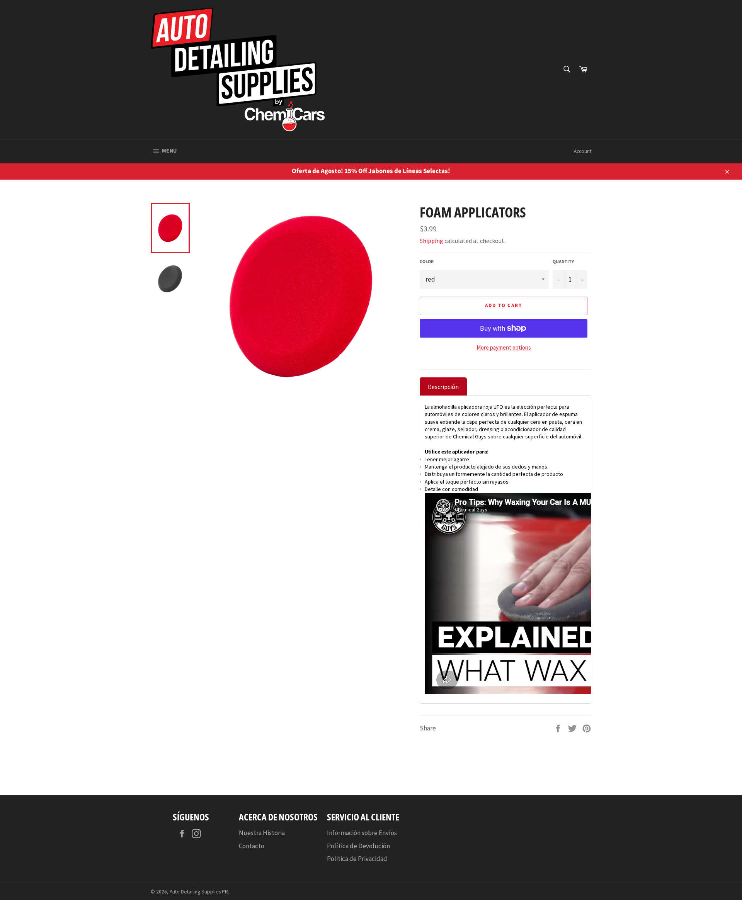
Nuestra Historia (262, 833)
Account (582, 151)
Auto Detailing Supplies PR (199, 891)
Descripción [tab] (443, 387)
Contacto (251, 846)
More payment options (504, 347)
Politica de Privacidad (357, 858)
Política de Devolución (358, 846)
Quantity (563, 262)
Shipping (431, 241)
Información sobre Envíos (362, 833)
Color (427, 262)
